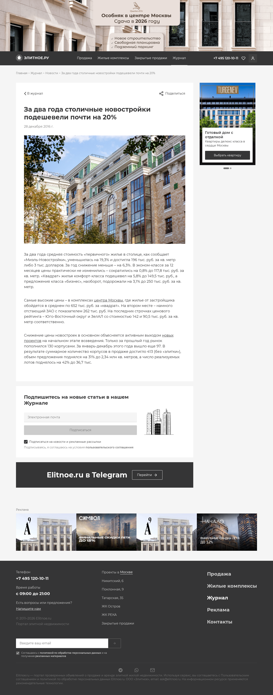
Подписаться (80, 430)
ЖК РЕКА (109, 615)
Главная (21, 73)
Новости (51, 73)
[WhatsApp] (136, 670)
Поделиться (175, 93)
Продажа (84, 58)
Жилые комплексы (113, 58)
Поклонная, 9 (113, 589)
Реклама (218, 610)
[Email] (152, 670)
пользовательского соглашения (110, 447)
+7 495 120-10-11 (32, 578)
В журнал (35, 93)
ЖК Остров (111, 606)
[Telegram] (120, 670)
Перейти (144, 475)
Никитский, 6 (113, 581)
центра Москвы (108, 300)
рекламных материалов (50, 656)
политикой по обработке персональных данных (71, 652)
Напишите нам (28, 609)
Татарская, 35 (112, 598)
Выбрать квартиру (230, 155)
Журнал (179, 58)
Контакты (219, 622)
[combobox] (126, 572)
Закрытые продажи (151, 58)
